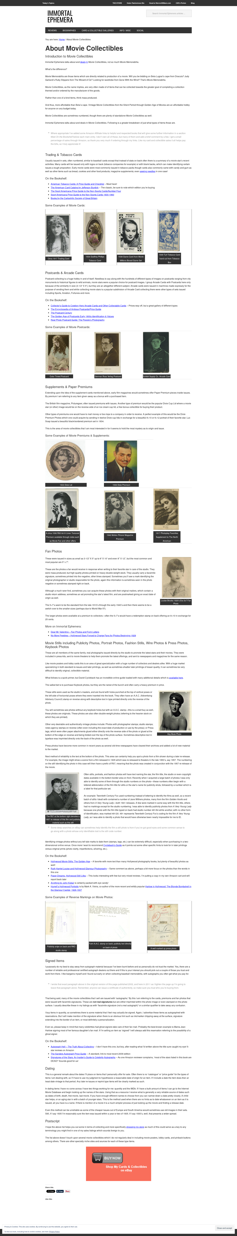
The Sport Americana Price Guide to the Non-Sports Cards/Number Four (86, 191)
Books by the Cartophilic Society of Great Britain (74, 198)
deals (83, 62)
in (87, 62)
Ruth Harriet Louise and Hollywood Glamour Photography (79, 868)
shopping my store (135, 1126)
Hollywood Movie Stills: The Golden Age (70, 861)
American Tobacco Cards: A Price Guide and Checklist (77, 183)
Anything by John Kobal (62, 882)
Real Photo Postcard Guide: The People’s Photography (78, 319)
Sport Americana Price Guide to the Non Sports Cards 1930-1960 (82, 194)
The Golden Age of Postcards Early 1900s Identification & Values (82, 316)
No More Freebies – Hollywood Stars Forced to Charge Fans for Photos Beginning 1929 (93, 635)
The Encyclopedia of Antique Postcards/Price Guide (76, 309)
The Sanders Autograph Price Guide (68, 1053)
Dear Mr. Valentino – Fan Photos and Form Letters (75, 631)
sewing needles (147, 171)
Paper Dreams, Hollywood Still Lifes (68, 875)
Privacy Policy (54, 1231)
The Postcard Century (61, 312)
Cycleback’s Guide (112, 845)
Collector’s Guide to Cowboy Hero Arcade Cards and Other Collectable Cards (88, 305)
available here (176, 677)
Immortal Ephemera (60, 16)
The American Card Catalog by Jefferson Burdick (74, 187)
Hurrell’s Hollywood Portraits (65, 886)
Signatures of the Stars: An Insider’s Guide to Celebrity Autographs (83, 1057)
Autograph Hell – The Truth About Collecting (72, 1046)
